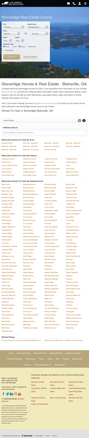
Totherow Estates (8, 315)
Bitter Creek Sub (7, 191)
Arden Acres (6, 184)
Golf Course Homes (30, 165)
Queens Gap (6, 285)
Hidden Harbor (71, 233)
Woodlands (70, 328)
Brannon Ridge (49, 191)
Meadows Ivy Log (8, 256)
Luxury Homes (7, 168)
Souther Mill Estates (30, 298)
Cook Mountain (7, 207)
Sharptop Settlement (73, 295)
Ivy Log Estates (49, 243)
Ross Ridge (70, 292)
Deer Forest (6, 217)
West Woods (6, 321)
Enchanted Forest (29, 220)
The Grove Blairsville (51, 308)
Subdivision (31, 24)
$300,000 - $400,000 (73, 143)
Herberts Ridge (28, 233)
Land (15, 46)
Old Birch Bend (7, 279)
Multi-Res (32, 46)
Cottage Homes (71, 162)
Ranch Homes (6, 172)
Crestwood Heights (8, 214)
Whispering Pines (29, 321)
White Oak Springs (72, 321)
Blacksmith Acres (29, 191)
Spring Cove (70, 298)
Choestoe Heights (50, 201)
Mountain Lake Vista (9, 262)
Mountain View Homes (52, 168)
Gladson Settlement (8, 227)
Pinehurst (69, 279)
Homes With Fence (29, 175)
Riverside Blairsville (8, 292)
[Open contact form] (68, 3)
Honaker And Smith (51, 240)
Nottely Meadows (7, 276)
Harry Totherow (49, 230)
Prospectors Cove (72, 282)
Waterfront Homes (72, 172)
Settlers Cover (49, 295)
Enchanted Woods (50, 220)
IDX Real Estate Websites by (11, 436)
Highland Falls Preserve (31, 236)
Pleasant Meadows (29, 282)
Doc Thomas (27, 217)
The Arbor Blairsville (30, 308)
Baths (17, 37)
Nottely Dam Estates (9, 272)
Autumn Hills (70, 184)
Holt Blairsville (6, 240)
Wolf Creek (5, 328)
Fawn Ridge (70, 220)
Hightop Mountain (72, 236)
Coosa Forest (49, 207)
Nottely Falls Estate (51, 272)
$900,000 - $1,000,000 (31, 149)
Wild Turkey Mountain (51, 324)
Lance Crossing (28, 249)
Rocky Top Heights (29, 292)
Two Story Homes (50, 172)
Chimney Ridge (28, 201)
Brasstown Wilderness (30, 194)
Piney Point (5, 282)
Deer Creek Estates (72, 214)
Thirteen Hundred (50, 311)
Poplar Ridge (48, 282)
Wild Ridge (26, 324)
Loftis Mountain (49, 253)
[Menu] (85, 3)
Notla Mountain (7, 269)
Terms (47, 436)
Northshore (48, 266)
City (4, 24)
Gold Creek (27, 227)
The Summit (27, 311)
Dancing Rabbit (49, 214)
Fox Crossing (27, 223)
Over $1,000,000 (50, 149)
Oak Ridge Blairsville (51, 276)
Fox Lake (47, 223)
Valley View (5, 318)
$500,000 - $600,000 (30, 146)
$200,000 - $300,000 (51, 143)
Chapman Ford (71, 197)
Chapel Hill (48, 197)
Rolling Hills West (50, 292)
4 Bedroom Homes (29, 159)
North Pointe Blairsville (9, 266)
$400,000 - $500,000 (9, 146)
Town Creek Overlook (30, 315)
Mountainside (49, 262)
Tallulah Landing (7, 308)
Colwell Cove (70, 204)
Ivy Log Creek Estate (30, 243)
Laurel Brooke (71, 249)
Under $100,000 (7, 143)
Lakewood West (7, 249)
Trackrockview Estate (73, 315)
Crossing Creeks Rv (30, 214)
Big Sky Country (28, 188)
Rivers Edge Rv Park (73, 289)
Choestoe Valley (7, 204)
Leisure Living (28, 253)
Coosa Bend (27, 207)
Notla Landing (71, 266)
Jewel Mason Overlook (9, 246)
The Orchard (6, 311)
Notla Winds (70, 269)
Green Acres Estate (51, 227)
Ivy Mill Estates (71, 243)
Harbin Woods (28, 230)
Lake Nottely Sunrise (30, 246)
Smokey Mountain (8, 298)
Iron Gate (69, 240)
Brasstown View (7, 194)
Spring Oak (27, 302)
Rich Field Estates (72, 285)
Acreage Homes (71, 159)
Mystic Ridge (70, 262)
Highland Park (49, 236)
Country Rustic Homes (9, 165)
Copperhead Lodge (51, 210)
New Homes (70, 168)
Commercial (9, 50)
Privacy (54, 436)
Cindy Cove (48, 204)
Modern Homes (28, 168)
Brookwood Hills (71, 194)
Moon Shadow (49, 256)
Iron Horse (5, 243)
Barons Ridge (6, 188)
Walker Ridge (49, 318)
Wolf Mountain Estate (30, 328)
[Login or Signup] (79, 3)
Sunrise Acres (28, 305)
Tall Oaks (69, 305)
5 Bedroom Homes (50, 159)
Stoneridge (69, 302)
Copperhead (6, 210)
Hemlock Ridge (7, 233)
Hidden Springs (7, 236)
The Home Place (71, 308)
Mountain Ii (70, 259)
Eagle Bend (70, 217)
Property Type (8, 44)
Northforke (26, 266)
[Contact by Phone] (74, 3)
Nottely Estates (28, 272)
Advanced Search (30, 56)
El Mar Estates (7, 220)
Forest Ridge (6, 223)
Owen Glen (27, 279)
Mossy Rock (6, 259)
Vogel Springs (28, 318)
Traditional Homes (29, 172)
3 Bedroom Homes (8, 159)
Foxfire (68, 223)
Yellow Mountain (7, 331)
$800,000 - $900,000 (9, 149)
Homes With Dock (8, 175)
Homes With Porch (72, 175)
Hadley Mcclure (7, 230)
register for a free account (46, 103)
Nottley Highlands (72, 272)
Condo (22, 46)
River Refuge (27, 289)
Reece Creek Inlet (50, 285)
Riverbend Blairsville (51, 289)
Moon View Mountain (73, 256)
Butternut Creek (28, 197)
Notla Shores (27, 269)
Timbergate (70, 311)
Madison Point (71, 253)
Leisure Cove (6, 253)
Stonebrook (48, 302)
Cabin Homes (6, 162)
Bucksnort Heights (8, 197)
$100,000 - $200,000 (30, 143)
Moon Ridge (27, 256)
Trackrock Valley (50, 315)
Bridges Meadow (50, 194)
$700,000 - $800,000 (73, 146)
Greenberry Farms (72, 227)
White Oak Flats (49, 321)
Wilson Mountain (71, 324)
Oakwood (69, 276)
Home (7, 46)
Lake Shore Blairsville (51, 246)
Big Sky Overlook (50, 188)
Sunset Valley (49, 305)
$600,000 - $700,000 (51, 146)
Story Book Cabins (8, 305)
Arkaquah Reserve (29, 184)
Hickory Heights (49, 233)
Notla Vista (48, 269)
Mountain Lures (28, 262)
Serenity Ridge (28, 295)
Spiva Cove (48, 298)
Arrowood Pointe (50, 184)
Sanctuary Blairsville (8, 295)
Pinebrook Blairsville (51, 279)
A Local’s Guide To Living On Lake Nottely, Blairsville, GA (21, 340)
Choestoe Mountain (72, 201)
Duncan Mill (48, 217)
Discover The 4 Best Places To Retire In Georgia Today (63, 340)
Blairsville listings (9, 91)
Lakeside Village (71, 246)
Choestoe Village (29, 204)
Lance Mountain (50, 249)
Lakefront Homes (50, 165)
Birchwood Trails (71, 188)
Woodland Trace (50, 328)
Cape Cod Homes (29, 162)
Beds (5, 37)
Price (5, 31)
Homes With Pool (50, 175)
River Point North (7, 289)
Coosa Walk (70, 207)
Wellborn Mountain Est (74, 318)
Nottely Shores (28, 276)
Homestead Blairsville (30, 240)
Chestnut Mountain (8, 201)
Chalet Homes (49, 162)
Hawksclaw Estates (72, 230)
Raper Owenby (28, 285)
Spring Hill (5, 302)
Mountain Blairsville (29, 259)
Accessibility (39, 436)
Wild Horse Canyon (8, 324)
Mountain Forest (50, 259)
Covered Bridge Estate (74, 210)
